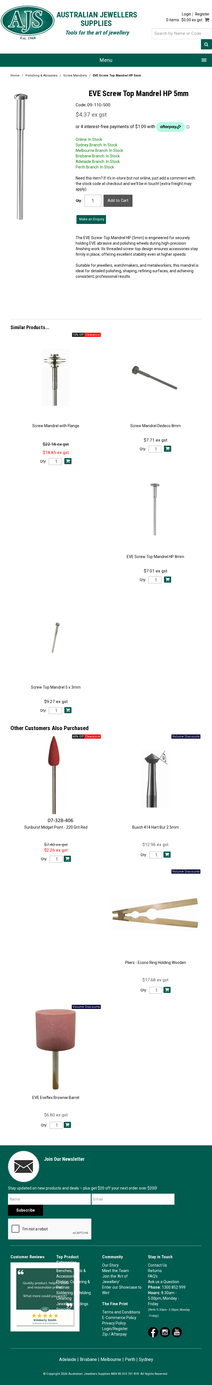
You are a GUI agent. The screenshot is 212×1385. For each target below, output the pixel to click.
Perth (130, 1359)
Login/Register (115, 1328)
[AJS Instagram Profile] (165, 1332)
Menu (106, 60)
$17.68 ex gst (155, 979)
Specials (63, 1309)
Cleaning (63, 1298)
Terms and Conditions (121, 1312)
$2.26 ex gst (56, 850)
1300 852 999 (174, 1287)
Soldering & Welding (73, 1293)
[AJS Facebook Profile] (153, 1332)
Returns (155, 1270)
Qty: (79, 201)
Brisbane (88, 1359)
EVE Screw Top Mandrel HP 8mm (155, 556)
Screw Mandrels (75, 75)
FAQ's (153, 1276)
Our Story (110, 1265)
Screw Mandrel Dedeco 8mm (155, 426)
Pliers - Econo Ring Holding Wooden (155, 962)
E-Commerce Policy (119, 1317)
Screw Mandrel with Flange (55, 426)
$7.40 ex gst (56, 844)
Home (15, 75)
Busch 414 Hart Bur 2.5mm (155, 827)
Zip (105, 1334)
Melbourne (110, 1359)
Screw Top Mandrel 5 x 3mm (56, 687)
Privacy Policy (114, 1323)
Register (202, 14)
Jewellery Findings (72, 1304)
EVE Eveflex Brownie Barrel (55, 1097)
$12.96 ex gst (155, 844)
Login (186, 14)
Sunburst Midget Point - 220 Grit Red (56, 827)
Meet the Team (115, 1270)
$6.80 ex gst (56, 1114)
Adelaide (67, 1359)
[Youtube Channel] (177, 1332)
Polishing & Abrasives (41, 75)
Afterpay (119, 1334)
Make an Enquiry (91, 219)
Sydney (146, 1359)
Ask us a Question (163, 1282)
